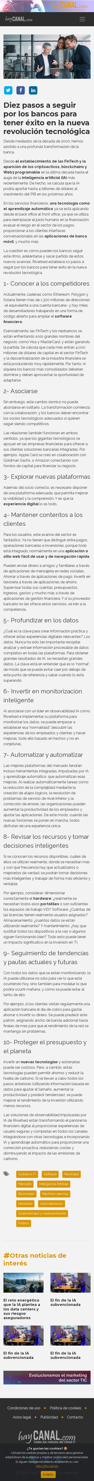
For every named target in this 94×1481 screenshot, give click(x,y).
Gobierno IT (27, 1174)
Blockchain (26, 1194)
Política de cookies (65, 1408)
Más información (47, 1466)
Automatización (51, 1203)
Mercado (24, 1184)
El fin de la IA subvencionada (65, 1302)
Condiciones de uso (23, 1408)
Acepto (48, 1474)
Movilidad (71, 1174)
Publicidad (49, 1417)
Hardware (25, 1203)
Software (50, 1174)
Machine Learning (55, 1194)
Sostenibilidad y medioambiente (42, 1213)
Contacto (75, 1417)
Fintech (23, 1223)
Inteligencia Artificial (53, 1184)
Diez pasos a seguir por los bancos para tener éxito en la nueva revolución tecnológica (46, 118)
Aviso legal (22, 1417)
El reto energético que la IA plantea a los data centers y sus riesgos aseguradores (21, 1309)
